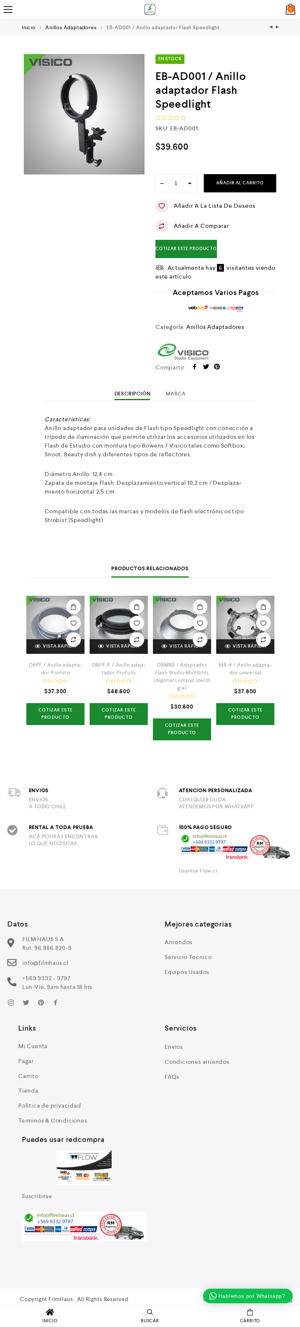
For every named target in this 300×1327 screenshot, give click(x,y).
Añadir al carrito (240, 183)
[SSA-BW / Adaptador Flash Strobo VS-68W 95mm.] (277, 27)
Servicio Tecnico (188, 957)
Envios (174, 1047)
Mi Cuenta (33, 1046)
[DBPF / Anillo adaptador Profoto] (55, 625)
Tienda (28, 1090)
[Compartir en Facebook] (195, 368)
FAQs (172, 1077)
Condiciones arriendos (197, 1062)
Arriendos (178, 942)
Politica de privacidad (49, 1105)
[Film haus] (150, 9)
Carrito (28, 1076)
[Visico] (215, 352)
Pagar (26, 1061)
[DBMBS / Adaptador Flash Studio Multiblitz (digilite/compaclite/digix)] (182, 625)
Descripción (133, 393)
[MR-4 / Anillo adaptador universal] (245, 625)
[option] (84, 114)
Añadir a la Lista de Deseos (214, 206)
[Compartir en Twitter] (206, 368)
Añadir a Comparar (201, 226)
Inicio (28, 27)
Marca (175, 393)
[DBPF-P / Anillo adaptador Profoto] (271, 27)
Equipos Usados (187, 972)
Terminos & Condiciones (52, 1120)
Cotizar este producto (186, 249)
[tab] (132, 393)
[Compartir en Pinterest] (217, 368)
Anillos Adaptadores (70, 27)
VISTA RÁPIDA (59, 646)
